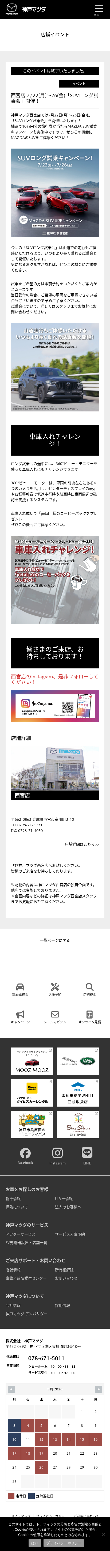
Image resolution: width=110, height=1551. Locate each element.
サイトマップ (20, 1516)
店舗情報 (13, 1270)
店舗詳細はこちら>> (82, 844)
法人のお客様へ (68, 1207)
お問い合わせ (66, 1278)
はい (34, 1543)
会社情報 (13, 1305)
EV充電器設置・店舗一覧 (26, 1242)
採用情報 (62, 1305)
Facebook (25, 1162)
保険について (17, 1207)
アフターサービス (21, 1234)
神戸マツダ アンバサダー (27, 1314)
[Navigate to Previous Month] (11, 1389)
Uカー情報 (64, 1199)
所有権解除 (64, 1270)
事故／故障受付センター (26, 1278)
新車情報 (13, 1199)
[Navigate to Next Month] (98, 1389)
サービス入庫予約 (70, 1234)
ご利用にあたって (86, 1516)
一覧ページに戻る (55, 940)
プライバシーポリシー (52, 1516)
